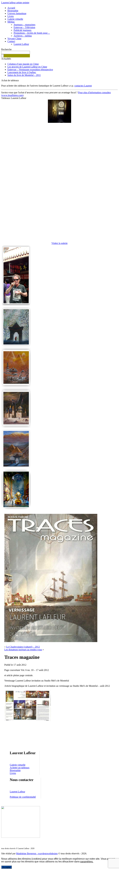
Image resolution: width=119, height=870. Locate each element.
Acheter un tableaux (19, 767)
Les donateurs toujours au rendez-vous (23, 649)
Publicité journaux (22, 30)
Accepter (6, 867)
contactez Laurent (83, 85)
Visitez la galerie (59, 243)
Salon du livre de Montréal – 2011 (24, 75)
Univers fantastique (16, 13)
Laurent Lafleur (21, 44)
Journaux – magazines (24, 24)
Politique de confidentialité (23, 797)
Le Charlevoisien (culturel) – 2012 (23, 646)
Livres (10, 16)
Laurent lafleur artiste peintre (15, 2)
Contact (11, 41)
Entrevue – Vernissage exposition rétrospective (30, 69)
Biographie (12, 10)
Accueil (11, 8)
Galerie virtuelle (15, 19)
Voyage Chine (14, 38)
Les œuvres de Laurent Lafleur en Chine (27, 66)
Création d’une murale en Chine (23, 64)
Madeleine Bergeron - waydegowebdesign (37, 853)
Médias (11, 21)
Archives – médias (23, 35)
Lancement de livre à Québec (21, 72)
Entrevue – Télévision (24, 27)
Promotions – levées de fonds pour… (32, 33)
